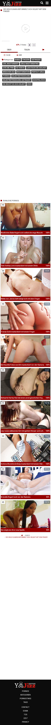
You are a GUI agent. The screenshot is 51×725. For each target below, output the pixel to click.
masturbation (23, 72)
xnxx (29, 84)
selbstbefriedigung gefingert (17, 80)
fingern (26, 60)
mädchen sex (9, 72)
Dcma (25, 711)
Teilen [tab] (27, 50)
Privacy (25, 722)
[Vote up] (29, 44)
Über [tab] (9, 50)
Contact (25, 707)
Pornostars (25, 699)
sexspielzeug (39, 80)
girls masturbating (30, 64)
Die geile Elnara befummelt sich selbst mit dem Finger (27, 537)
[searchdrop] (41, 3)
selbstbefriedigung (21, 76)
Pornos (25, 691)
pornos (6, 76)
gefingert (36, 60)
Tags (25, 702)
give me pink (8, 68)
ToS (25, 715)
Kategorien (25, 695)
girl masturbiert (11, 64)
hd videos (20, 68)
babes (17, 60)
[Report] (43, 50)
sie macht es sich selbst (14, 84)
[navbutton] (47, 3)
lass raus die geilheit (36, 68)
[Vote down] (34, 44)
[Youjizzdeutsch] (12, 3)
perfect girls (38, 72)
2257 (25, 718)
